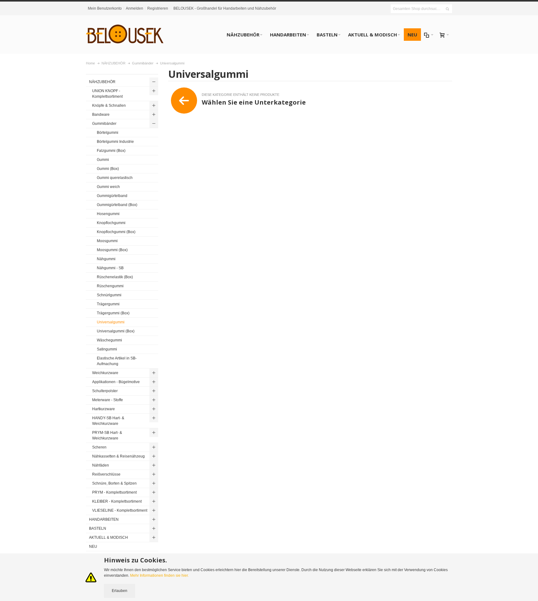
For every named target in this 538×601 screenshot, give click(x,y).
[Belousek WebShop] (125, 35)
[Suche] (447, 9)
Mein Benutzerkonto (105, 8)
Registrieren (157, 8)
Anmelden (134, 8)
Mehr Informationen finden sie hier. (159, 575)
